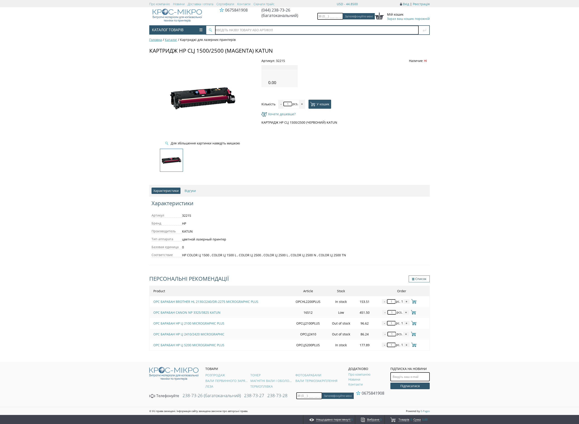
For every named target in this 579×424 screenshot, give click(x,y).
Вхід (406, 4)
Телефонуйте (167, 395)
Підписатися (410, 386)
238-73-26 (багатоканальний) (212, 395)
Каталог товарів (167, 29)
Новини (179, 4)
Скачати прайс (264, 4)
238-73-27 (254, 395)
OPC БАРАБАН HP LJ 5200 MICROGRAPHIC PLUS (188, 345)
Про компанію (159, 4)
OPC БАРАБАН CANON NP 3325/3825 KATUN (187, 312)
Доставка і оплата (200, 4)
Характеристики (166, 190)
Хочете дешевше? (282, 114)
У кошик (323, 104)
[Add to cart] (413, 301)
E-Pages (425, 411)
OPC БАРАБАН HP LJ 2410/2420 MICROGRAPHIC (188, 334)
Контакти (243, 4)
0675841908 (236, 10)
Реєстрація (421, 4)
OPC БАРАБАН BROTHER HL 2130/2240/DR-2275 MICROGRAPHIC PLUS (205, 301)
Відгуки (190, 190)
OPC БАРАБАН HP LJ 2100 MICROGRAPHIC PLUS (188, 323)
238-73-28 (277, 395)
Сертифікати (225, 4)
